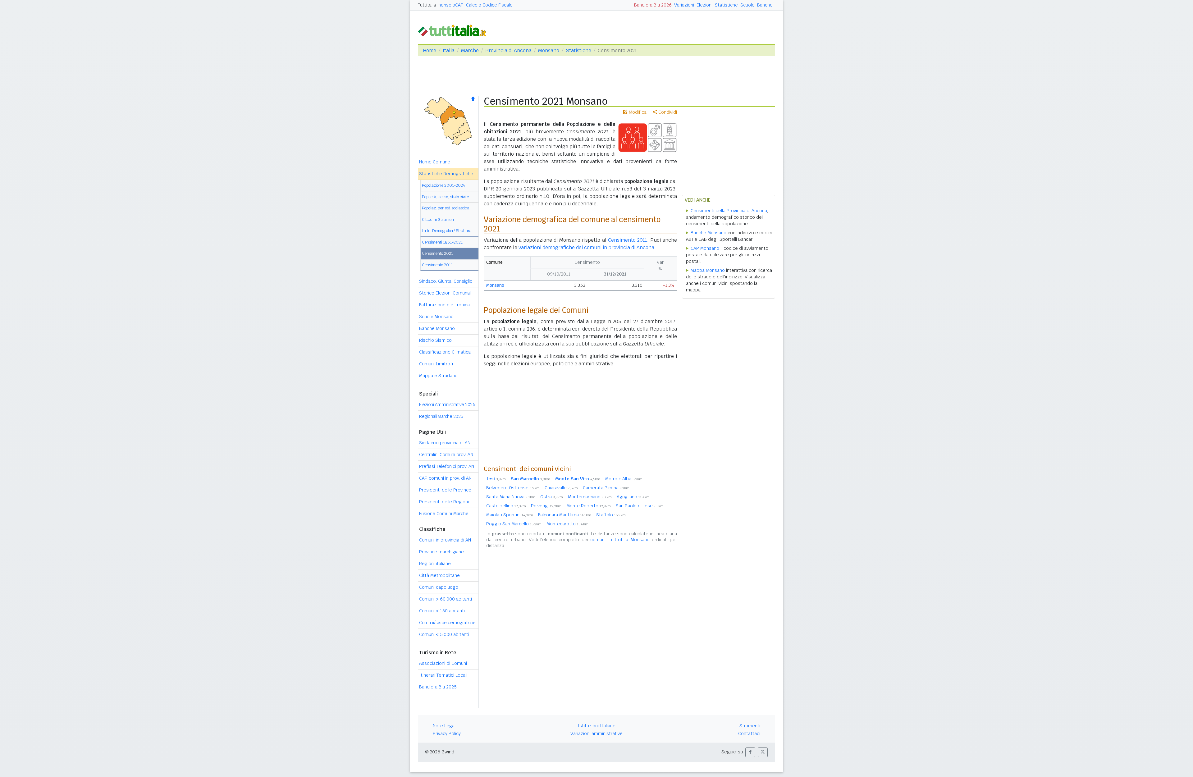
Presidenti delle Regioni (444, 502)
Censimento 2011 (437, 264)
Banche (765, 5)
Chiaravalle (561, 488)
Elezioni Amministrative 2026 (447, 404)
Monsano (548, 50)
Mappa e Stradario (438, 375)
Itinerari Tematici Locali (443, 675)
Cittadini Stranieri (438, 219)
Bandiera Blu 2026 (653, 5)
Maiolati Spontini (509, 515)
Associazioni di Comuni (443, 663)
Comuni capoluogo (438, 587)
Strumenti (749, 726)
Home (429, 50)
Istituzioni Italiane (596, 726)
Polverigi (546, 506)
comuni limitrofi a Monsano (620, 539)
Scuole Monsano (436, 316)
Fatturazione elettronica (444, 305)
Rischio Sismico (435, 340)
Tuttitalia (427, 5)
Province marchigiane (441, 552)
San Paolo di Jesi (640, 506)
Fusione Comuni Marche (444, 513)
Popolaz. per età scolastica (445, 208)
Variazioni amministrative (596, 733)
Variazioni (684, 5)
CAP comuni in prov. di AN (445, 478)
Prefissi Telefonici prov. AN (446, 466)
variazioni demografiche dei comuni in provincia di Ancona (586, 247)
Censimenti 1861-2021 (442, 242)
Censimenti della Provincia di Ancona (729, 210)
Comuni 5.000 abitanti (444, 634)
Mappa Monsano (708, 270)
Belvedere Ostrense (513, 488)
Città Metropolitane (439, 575)
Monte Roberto (588, 506)
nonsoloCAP (451, 5)
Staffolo (611, 515)
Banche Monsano (437, 328)
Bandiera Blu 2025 (438, 687)
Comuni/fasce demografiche (447, 622)
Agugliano (633, 497)
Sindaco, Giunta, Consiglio (446, 281)
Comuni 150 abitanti (442, 611)
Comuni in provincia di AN (445, 540)
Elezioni (704, 5)
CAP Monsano (705, 248)
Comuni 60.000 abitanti (445, 599)
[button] (750, 752)
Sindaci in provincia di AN (444, 443)
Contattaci (749, 733)
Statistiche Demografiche (446, 173)
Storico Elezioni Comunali (445, 293)
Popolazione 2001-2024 (443, 185)
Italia (449, 50)
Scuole (747, 5)
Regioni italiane (435, 563)
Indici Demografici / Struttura (447, 230)
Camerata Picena (606, 488)
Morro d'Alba (623, 479)
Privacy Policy (447, 733)
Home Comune (434, 162)
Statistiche (726, 5)
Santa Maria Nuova (510, 497)
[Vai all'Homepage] (454, 30)
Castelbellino (506, 506)
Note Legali (444, 726)
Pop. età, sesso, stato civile (445, 196)
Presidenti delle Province (445, 490)
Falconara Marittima (564, 515)
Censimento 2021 (437, 253)
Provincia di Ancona (508, 50)
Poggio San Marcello (514, 524)
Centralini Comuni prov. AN (446, 454)
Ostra (551, 497)
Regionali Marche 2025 (441, 416)
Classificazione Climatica (445, 352)
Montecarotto (567, 524)
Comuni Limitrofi (436, 364)
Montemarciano (590, 497)
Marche (470, 50)
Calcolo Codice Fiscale (489, 5)
